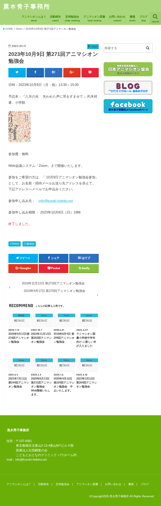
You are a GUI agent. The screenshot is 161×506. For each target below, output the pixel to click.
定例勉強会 (72, 18)
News (16, 243)
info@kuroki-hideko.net (56, 201)
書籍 (132, 18)
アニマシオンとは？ (34, 18)
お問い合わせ (117, 18)
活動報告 (55, 18)
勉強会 (30, 243)
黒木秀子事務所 (119, 496)
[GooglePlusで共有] (72, 72)
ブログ (143, 18)
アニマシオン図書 (94, 18)
